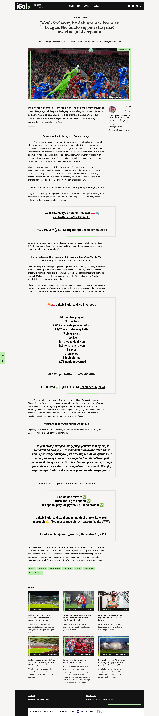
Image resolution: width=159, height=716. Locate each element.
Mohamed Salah (89, 568)
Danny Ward (42, 568)
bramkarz (32, 568)
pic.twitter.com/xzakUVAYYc (91, 521)
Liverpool (77, 568)
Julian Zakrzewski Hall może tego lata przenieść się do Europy (111, 618)
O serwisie (31, 696)
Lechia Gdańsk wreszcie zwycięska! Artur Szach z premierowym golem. (39, 618)
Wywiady (87, 6)
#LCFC (52, 374)
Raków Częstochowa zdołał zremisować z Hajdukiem (75, 661)
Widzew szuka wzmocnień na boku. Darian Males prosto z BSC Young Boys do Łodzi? (41, 662)
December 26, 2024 (94, 230)
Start (71, 6)
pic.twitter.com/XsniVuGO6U (78, 374)
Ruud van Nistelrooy (35, 573)
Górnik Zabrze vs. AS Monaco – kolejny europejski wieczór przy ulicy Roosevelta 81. (111, 662)
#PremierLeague (61, 521)
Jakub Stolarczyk (54, 568)
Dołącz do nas (91, 696)
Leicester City (67, 568)
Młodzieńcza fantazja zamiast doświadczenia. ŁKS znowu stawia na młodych (77, 618)
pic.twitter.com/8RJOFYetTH (71, 217)
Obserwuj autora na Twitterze (119, 130)
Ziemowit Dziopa (125, 111)
